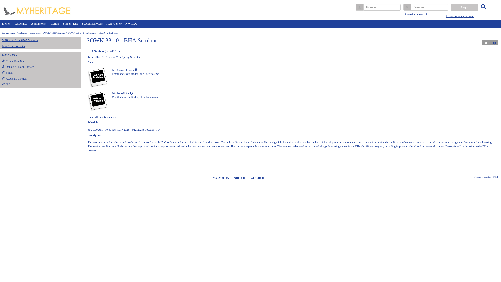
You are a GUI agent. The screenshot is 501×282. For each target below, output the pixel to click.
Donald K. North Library (20, 66)
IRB (8, 84)
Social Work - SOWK (40, 33)
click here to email (150, 73)
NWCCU (131, 23)
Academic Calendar (16, 78)
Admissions (38, 23)
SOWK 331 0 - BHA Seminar (82, 33)
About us (240, 177)
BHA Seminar (59, 33)
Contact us (258, 177)
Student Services (92, 23)
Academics (20, 23)
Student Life (70, 23)
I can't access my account (460, 16)
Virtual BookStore (16, 61)
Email (9, 72)
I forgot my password (416, 14)
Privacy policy (219, 177)
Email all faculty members (102, 117)
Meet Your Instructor (108, 33)
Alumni (54, 23)
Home (6, 23)
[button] (494, 43)
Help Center (114, 23)
